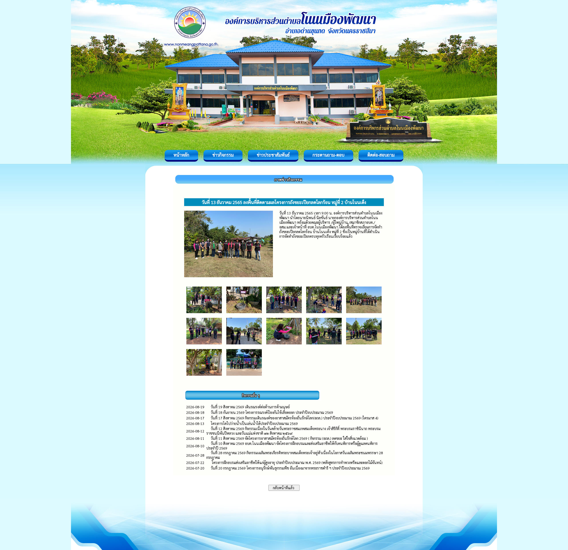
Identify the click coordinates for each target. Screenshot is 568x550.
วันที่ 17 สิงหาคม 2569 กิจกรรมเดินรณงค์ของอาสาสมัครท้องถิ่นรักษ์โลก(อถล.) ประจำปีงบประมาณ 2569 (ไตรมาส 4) (295, 418)
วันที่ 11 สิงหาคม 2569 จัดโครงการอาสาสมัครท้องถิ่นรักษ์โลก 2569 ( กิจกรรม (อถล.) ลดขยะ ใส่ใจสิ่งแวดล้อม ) (289, 438)
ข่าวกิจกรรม (223, 155)
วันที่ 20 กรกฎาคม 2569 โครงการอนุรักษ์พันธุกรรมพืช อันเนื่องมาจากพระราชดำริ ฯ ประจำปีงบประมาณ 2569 (290, 468)
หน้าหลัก (181, 155)
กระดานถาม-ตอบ (328, 155)
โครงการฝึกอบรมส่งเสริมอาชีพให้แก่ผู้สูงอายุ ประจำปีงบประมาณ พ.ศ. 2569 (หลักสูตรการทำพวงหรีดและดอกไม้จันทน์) (297, 462)
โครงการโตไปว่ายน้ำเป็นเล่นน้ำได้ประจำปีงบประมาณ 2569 (254, 423)
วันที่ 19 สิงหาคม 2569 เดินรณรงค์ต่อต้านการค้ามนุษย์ (250, 407)
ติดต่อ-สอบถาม (380, 155)
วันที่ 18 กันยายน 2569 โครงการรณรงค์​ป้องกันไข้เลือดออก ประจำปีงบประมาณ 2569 (272, 412)
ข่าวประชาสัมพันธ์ (273, 155)
